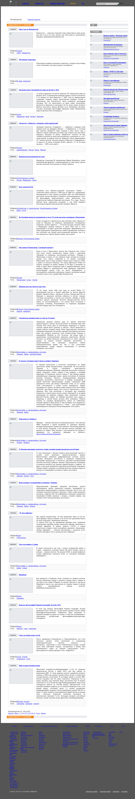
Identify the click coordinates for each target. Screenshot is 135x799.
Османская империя (12, 764)
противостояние (35, 354)
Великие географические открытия (13, 744)
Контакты (116, 791)
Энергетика (66, 740)
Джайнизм (85, 750)
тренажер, (29, 704)
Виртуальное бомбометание (29, 666)
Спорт (19, 114)
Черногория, (21, 280)
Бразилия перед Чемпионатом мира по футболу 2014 (39, 90)
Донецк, (20, 442)
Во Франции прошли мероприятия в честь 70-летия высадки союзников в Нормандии (52, 217)
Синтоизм (85, 742)
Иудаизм (85, 737)
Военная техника (23, 701)
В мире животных (24, 81)
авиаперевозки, (22, 150)
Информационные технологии (111, 49)
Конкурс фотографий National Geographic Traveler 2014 (40, 605)
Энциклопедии (57, 3)
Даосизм (85, 747)
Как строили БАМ (26, 187)
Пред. (17, 713)
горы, (26, 628)
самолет (36, 704)
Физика (41, 733)
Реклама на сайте (92, 791)
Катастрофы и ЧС (97, 732)
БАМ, (19, 210)
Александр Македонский (12, 736)
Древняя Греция (14, 733)
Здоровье (111, 738)
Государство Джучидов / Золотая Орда (12, 757)
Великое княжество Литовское (11, 767)
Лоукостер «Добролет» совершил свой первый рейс (38, 123)
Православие (86, 732)
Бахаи (84, 748)
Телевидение (112, 745)
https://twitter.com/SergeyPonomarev (48, 434)
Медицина (41, 747)
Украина (26, 442)
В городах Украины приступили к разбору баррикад (39, 361)
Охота (34, 180)
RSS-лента (124, 791)
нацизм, (19, 311)
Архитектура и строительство (28, 208)
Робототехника (67, 733)
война (26, 412)
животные (32, 628)
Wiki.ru (25, 3)
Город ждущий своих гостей (29, 635)
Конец (43, 713)
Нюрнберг (23, 575)
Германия (20, 598)
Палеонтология (43, 742)
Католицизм (86, 733)
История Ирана (14, 787)
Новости (39, 3)
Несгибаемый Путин (111, 98)
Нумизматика (107, 40)
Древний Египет (14, 732)
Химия (40, 732)
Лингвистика (24, 750)
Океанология (42, 743)
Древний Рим (13, 738)
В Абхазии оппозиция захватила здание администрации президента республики (49, 449)
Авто (110, 733)
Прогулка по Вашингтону (28, 29)
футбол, (33, 116)
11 (34, 713)
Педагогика (24, 745)
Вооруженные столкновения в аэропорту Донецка (38, 483)
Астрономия (42, 737)
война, (26, 354)
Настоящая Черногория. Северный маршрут (36, 247)
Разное (19, 596)
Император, (27, 180)
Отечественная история (25, 178)
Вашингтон (26, 53)
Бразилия (40, 116)
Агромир (65, 746)
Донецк (32, 506)
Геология (41, 740)
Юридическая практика (27, 735)
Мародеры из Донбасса (27, 419)
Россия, (31, 150)
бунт (32, 476)
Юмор (110, 735)
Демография (24, 743)
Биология (41, 745)
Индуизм (85, 738)
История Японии (14, 785)
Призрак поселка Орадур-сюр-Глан (32, 286)
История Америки (11, 778)
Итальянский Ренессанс (12, 748)
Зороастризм (86, 743)
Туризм (19, 51)
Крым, (37, 150)
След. (38, 713)
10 (32, 713)
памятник (26, 311)
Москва (43, 150)
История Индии (14, 782)
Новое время (13, 780)
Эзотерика (95, 738)
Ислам (84, 735)
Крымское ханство (12, 761)
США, (19, 53)
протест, (27, 476)
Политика (106, 76)
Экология (41, 748)
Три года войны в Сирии (28, 544)
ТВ (83, 3)
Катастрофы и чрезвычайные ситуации (31, 352)
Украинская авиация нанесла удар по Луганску (37, 318)
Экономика (106, 67)
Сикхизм (85, 745)
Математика (42, 735)
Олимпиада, (21, 659)
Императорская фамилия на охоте (32, 157)
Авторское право (105, 791)
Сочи (28, 659)
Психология (24, 751)
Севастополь (21, 538)
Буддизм (85, 740)
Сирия (24, 568)
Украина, (20, 354)
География (41, 738)
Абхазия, (20, 476)
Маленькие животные (27, 59)
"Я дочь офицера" (26, 513)
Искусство (23, 740)
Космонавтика (107, 85)
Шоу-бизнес (112, 737)
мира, (28, 116)
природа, (20, 628)
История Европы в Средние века (13, 750)
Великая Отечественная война (28, 239)
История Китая (14, 784)
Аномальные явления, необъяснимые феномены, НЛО (98, 735)
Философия (24, 742)
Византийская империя (13, 740)
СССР (24, 210)
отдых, (28, 280)
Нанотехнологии (67, 737)
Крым (19, 535)
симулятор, (21, 704)
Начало (10, 713)
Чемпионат (21, 116)
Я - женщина (112, 732)
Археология (24, 737)
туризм (34, 280)
